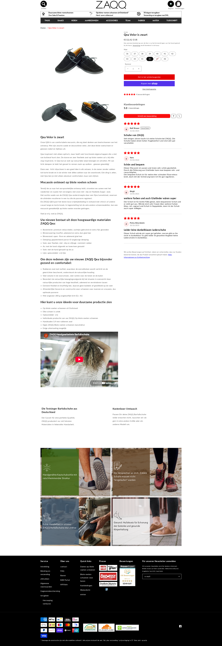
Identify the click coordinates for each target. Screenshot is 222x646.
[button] (43, 3)
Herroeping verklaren (48, 602)
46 (150, 59)
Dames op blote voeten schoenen (87, 568)
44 (135, 59)
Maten (156, 20)
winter (83, 594)
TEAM (127, 20)
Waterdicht (85, 590)
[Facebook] (180, 626)
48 (165, 59)
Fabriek (141, 20)
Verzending (136, 45)
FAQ (62, 571)
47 (157, 59)
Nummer (128, 64)
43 (127, 59)
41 (165, 54)
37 (135, 54)
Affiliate (64, 584)
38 (142, 54)
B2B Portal (65, 580)
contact (63, 566)
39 (150, 54)
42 (172, 54)
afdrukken (44, 579)
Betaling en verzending (45, 572)
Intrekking (44, 566)
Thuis (47, 20)
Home (43, 28)
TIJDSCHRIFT (171, 20)
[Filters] (173, 116)
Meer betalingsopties (149, 89)
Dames (61, 20)
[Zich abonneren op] (178, 576)
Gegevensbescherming (50, 591)
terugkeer (44, 595)
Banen (63, 575)
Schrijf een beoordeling (147, 116)
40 (157, 54)
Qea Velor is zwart (56, 28)
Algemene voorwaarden (46, 585)
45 (142, 59)
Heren (74, 20)
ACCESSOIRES (112, 20)
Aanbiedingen (91, 20)
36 (127, 54)
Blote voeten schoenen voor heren (86, 577)
